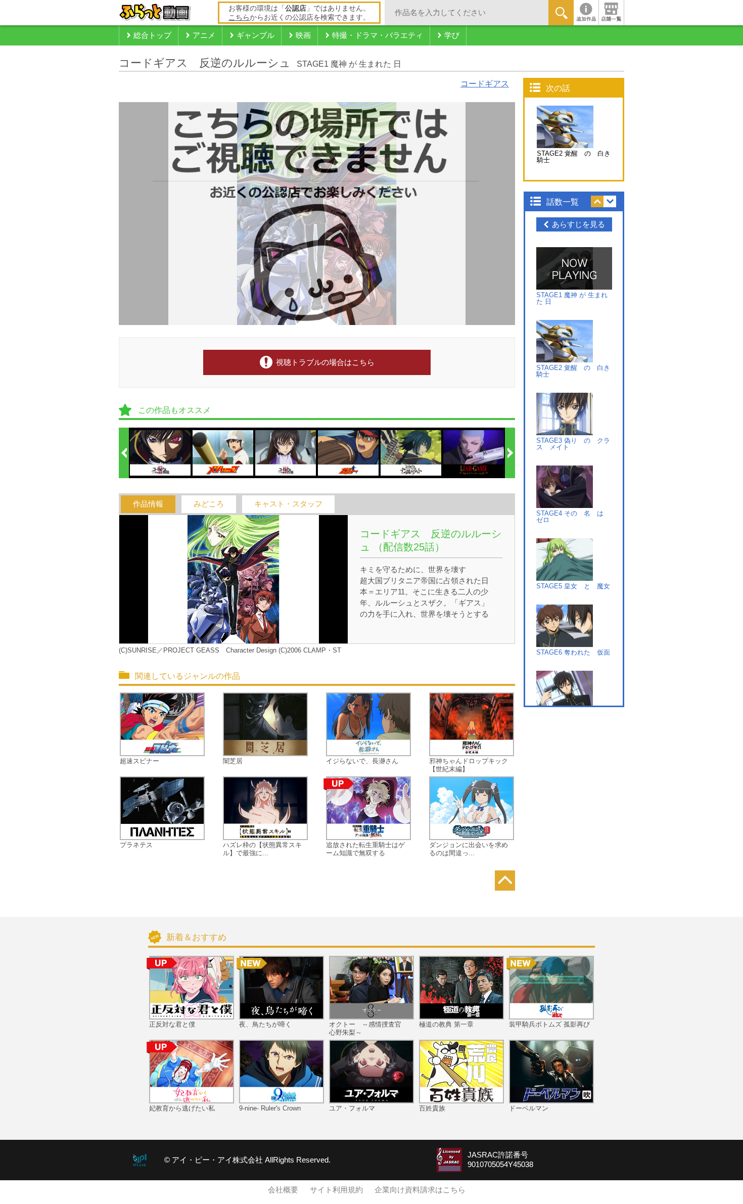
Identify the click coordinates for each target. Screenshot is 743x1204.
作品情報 (148, 504)
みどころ (209, 504)
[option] (161, 453)
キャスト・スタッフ (288, 504)
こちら (239, 17)
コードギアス (484, 83)
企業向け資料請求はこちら (420, 1190)
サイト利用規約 (336, 1190)
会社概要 (283, 1190)
